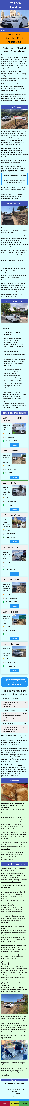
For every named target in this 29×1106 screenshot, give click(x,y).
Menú (3, 30)
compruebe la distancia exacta (11, 80)
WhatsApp (15, 1103)
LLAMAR (24, 1103)
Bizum (20, 182)
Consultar (14, 445)
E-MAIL (4, 1103)
